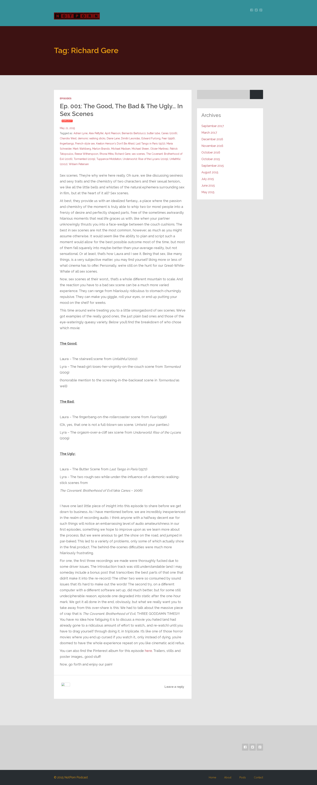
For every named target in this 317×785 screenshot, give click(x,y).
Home (212, 777)
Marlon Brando (101, 148)
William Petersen (79, 164)
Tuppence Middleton (108, 159)
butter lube (153, 133)
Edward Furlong (151, 138)
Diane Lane (113, 138)
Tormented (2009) (84, 159)
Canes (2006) (169, 133)
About (227, 777)
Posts (242, 777)
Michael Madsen (120, 148)
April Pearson (113, 133)
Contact (258, 777)
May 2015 (207, 192)
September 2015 (212, 165)
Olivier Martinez (159, 148)
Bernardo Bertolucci (134, 133)
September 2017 (212, 126)
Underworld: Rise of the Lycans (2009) (145, 159)
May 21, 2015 (67, 128)
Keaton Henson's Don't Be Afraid (115, 143)
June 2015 (208, 185)
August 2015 (209, 172)
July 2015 (207, 179)
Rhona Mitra (107, 153)
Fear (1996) (168, 138)
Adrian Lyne (81, 133)
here (148, 651)
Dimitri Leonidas (130, 138)
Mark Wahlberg (82, 148)
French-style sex (85, 143)
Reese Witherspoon (86, 153)
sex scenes (138, 153)
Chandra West (68, 138)
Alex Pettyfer (96, 133)
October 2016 (210, 152)
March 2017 (209, 132)
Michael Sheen (140, 148)
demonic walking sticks (91, 138)
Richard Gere (122, 153)
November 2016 (212, 146)
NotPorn (78, 16)
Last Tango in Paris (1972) (150, 143)
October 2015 (210, 159)
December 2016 (212, 139)
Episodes (65, 98)
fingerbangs (67, 143)
